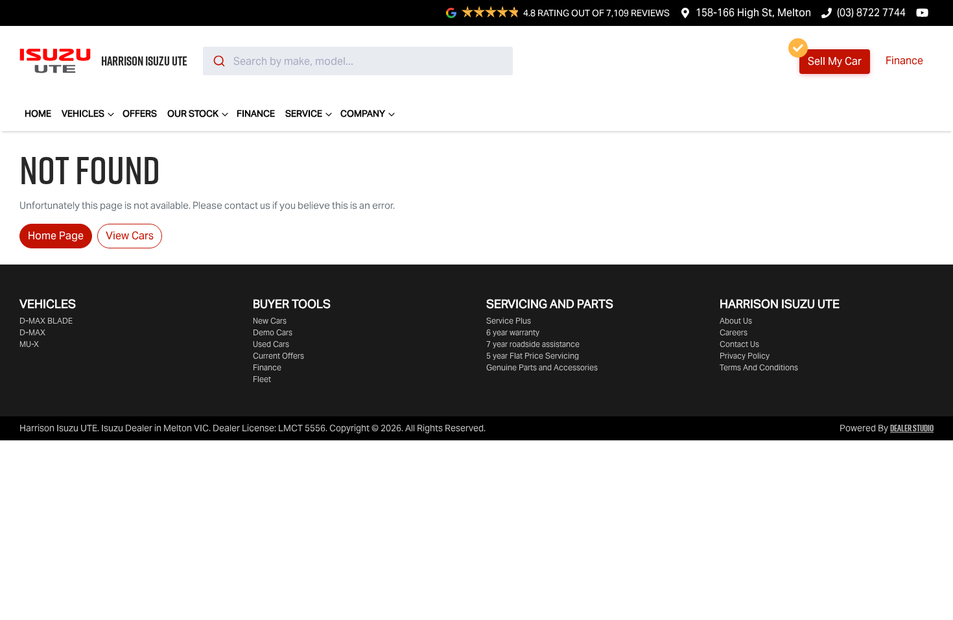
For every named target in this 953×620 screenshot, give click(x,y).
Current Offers (278, 356)
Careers (733, 332)
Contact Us (739, 344)
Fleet (262, 379)
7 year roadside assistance (533, 344)
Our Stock (192, 113)
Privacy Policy (745, 356)
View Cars (130, 236)
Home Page (56, 236)
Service (303, 113)
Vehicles (83, 113)
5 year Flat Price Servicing (532, 356)
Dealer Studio (912, 428)
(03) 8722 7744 (871, 12)
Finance (904, 60)
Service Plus (508, 321)
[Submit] (218, 61)
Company (362, 113)
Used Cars (271, 344)
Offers (140, 113)
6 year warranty (512, 332)
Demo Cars (272, 332)
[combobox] (358, 61)
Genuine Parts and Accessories (542, 367)
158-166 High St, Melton (753, 12)
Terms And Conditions (759, 367)
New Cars (270, 321)
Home (38, 113)
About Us (736, 321)
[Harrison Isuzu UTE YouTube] (925, 12)
